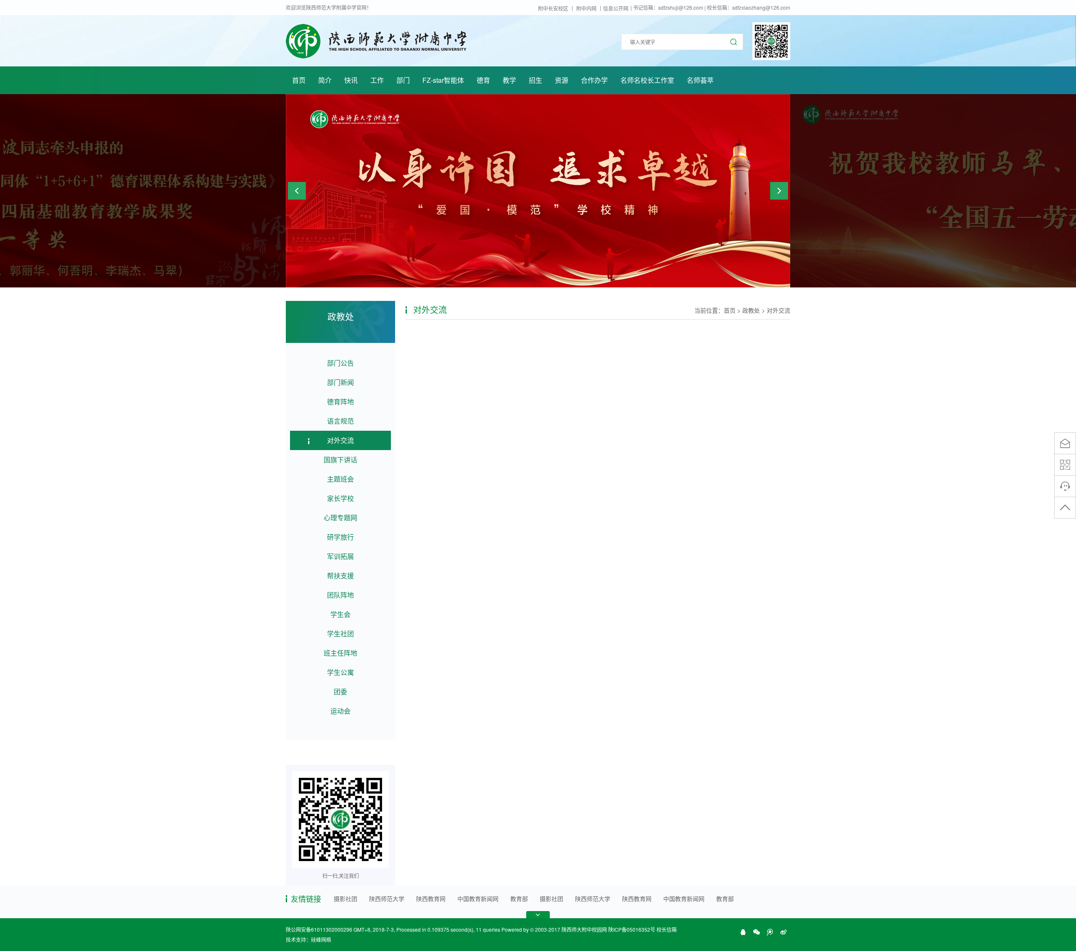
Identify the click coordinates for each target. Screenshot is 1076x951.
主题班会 (340, 479)
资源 (561, 80)
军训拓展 (340, 556)
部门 (403, 80)
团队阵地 (340, 595)
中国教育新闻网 (477, 898)
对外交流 (340, 440)
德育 (483, 80)
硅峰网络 (321, 939)
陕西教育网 (431, 898)
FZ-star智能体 (443, 80)
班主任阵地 (340, 653)
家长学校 (340, 498)
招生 (535, 80)
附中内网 (586, 8)
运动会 (340, 711)
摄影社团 (345, 898)
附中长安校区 (553, 8)
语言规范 (340, 421)
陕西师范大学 (386, 898)
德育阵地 (340, 401)
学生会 (340, 614)
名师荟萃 (700, 80)
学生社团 (340, 633)
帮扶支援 (340, 575)
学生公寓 (340, 672)
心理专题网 (340, 517)
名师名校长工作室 (647, 80)
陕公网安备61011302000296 (319, 929)
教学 (509, 80)
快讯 (351, 80)
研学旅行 (340, 537)
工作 (377, 80)
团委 (340, 691)
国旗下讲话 (340, 459)
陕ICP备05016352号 (631, 929)
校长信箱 (667, 929)
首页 (299, 80)
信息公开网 (615, 8)
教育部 (519, 898)
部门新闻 (340, 382)
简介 (325, 80)
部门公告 (340, 363)
